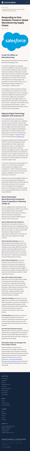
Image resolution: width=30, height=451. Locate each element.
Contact (3, 417)
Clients (3, 401)
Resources (4, 419)
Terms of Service (19, 443)
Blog (7, 7)
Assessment (4, 392)
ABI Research (20, 136)
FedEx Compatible (6, 405)
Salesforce (4, 380)
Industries (4, 386)
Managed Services (6, 384)
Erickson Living (5, 403)
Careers (3, 415)
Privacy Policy (4, 443)
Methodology (5, 390)
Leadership (4, 413)
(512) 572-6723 (5, 431)
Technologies (5, 394)
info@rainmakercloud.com (8, 432)
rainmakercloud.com (6, 444)
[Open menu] (27, 2)
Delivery (3, 382)
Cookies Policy (11, 443)
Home (3, 7)
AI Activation (5, 378)
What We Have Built (6, 388)
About (3, 411)
